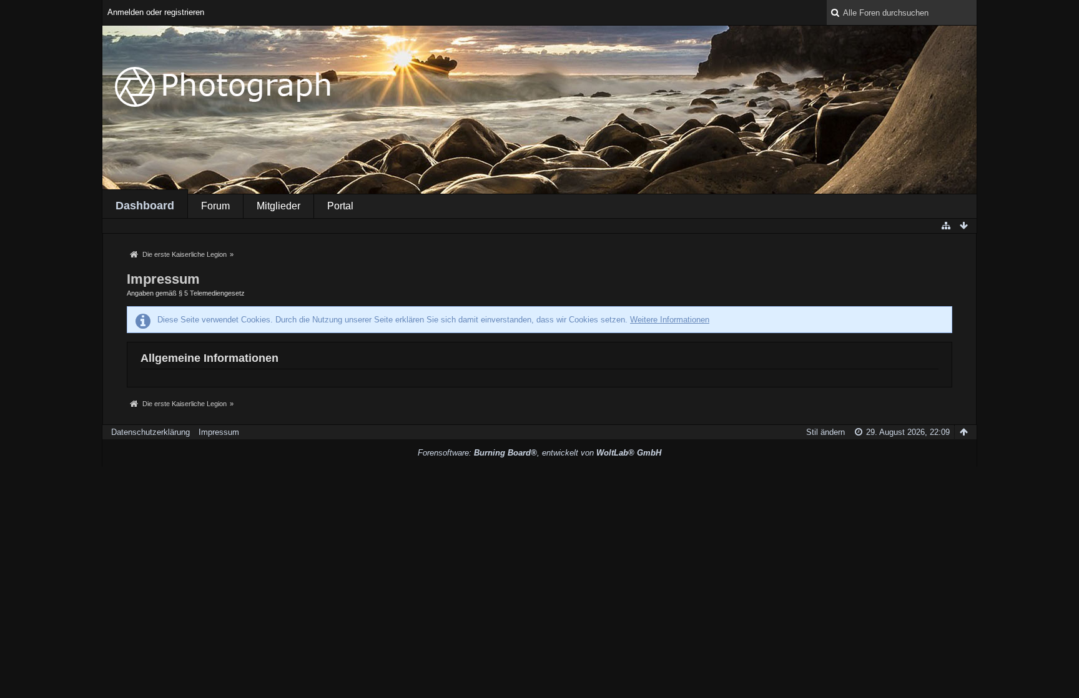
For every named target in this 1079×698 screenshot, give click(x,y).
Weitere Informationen (669, 319)
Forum (215, 206)
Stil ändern (825, 432)
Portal (340, 206)
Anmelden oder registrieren (155, 12)
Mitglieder (278, 206)
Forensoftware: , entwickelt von (539, 452)
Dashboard (145, 205)
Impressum (219, 432)
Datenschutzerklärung (150, 432)
